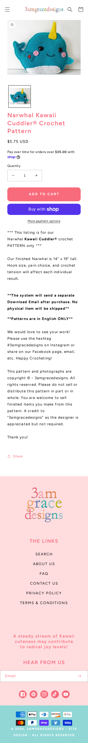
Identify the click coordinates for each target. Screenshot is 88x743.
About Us (44, 564)
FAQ (44, 573)
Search (44, 554)
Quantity (14, 166)
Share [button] (18, 456)
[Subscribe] (79, 676)
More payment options (44, 221)
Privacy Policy (44, 593)
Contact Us (44, 583)
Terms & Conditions (44, 603)
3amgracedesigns (45, 729)
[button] (7, 9)
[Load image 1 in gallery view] (20, 96)
